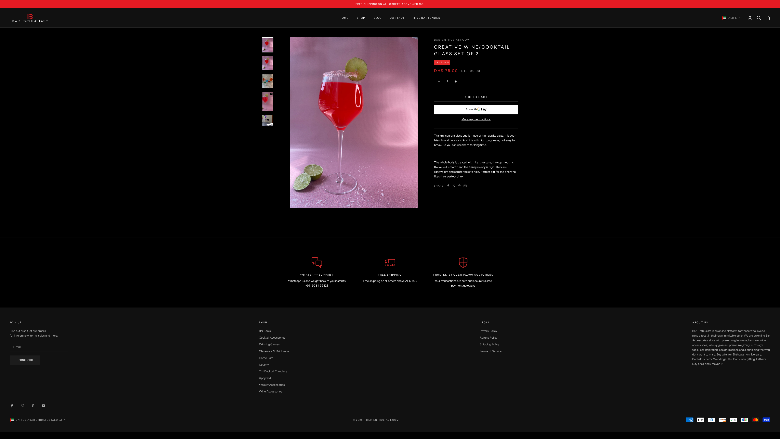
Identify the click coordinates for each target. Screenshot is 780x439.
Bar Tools (265, 331)
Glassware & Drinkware (274, 351)
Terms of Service (491, 351)
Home (344, 17)
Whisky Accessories (272, 385)
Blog (378, 17)
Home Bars (266, 358)
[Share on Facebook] (448, 185)
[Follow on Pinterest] (33, 406)
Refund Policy (488, 337)
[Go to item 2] (267, 63)
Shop (361, 17)
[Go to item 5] (267, 120)
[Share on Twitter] (453, 185)
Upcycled (265, 378)
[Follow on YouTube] (43, 406)
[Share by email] (465, 185)
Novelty (264, 364)
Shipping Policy (489, 344)
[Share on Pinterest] (459, 185)
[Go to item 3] (267, 81)
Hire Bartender (426, 17)
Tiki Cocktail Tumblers (273, 371)
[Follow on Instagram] (22, 406)
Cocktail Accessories (272, 337)
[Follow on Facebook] (12, 406)
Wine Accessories (270, 391)
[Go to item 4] (267, 101)
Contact (397, 17)
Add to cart (476, 97)
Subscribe (25, 360)
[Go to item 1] (267, 44)
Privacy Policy (488, 331)
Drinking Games (269, 344)
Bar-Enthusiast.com (452, 39)
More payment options (476, 119)
